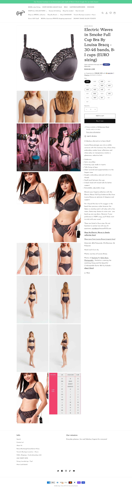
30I (102, 97)
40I (87, 101)
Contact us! (20, 442)
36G (102, 93)
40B (94, 81)
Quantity (86, 105)
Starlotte (95, 258)
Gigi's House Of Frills (63, 485)
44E (102, 89)
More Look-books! (22, 464)
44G (109, 93)
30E (87, 89)
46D (109, 85)
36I (109, 97)
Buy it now (99, 121)
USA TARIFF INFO (22, 458)
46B (102, 81)
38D (102, 85)
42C (87, 85)
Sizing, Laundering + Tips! (25, 461)
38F (109, 89)
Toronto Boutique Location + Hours (28, 452)
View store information (93, 132)
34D (95, 85)
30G (94, 93)
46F (87, 93)
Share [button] (88, 273)
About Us (19, 445)
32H (87, 97)
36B (87, 81)
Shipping (86, 75)
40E (95, 89)
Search (19, 439)
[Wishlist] (111, 13)
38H (95, 97)
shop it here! (89, 268)
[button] (37, 11)
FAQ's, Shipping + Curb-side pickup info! (29, 455)
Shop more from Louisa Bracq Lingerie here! (99, 239)
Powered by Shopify (73, 485)
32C (109, 81)
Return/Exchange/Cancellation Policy (28, 448)
